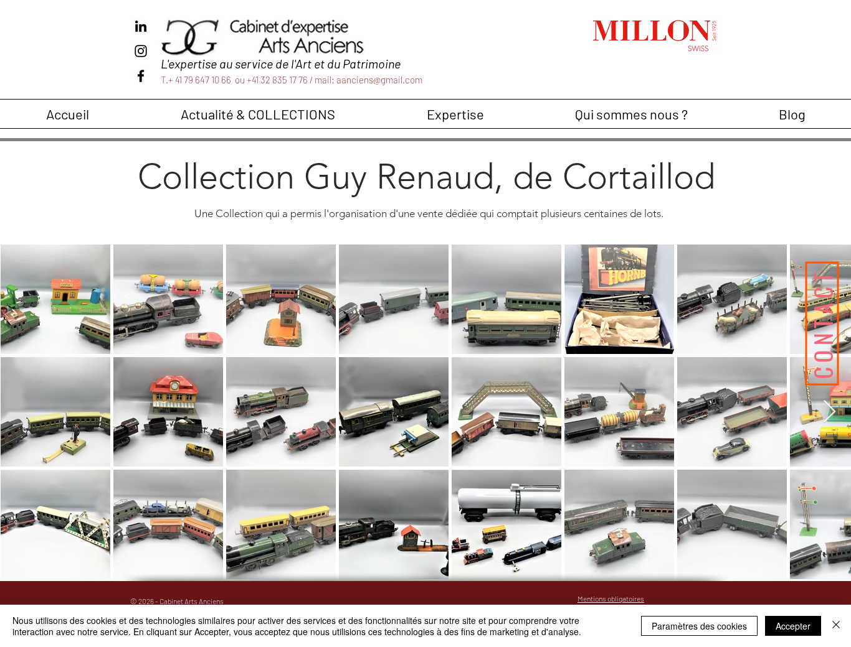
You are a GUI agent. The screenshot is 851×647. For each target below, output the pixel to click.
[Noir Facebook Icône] (141, 76)
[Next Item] (829, 412)
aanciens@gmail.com (379, 79)
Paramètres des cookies (699, 626)
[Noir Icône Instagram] (141, 51)
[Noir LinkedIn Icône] (141, 26)
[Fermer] (836, 626)
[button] (258, 114)
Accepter (793, 626)
